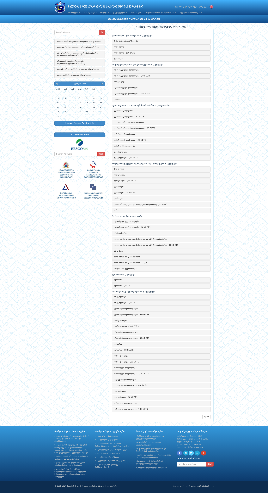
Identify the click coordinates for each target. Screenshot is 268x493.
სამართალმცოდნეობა (124, 134)
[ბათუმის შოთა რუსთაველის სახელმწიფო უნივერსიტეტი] (60, 7)
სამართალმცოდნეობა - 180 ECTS (130, 140)
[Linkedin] (197, 453)
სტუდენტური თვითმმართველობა (111, 461)
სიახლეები (73, 13)
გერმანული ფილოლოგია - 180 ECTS (131, 315)
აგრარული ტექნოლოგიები (126, 221)
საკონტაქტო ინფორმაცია (108, 457)
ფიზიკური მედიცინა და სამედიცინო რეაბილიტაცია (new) (140, 204)
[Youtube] (203, 453)
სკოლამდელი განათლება (126, 88)
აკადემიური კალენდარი (107, 440)
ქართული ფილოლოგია (125, 403)
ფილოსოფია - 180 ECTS (125, 397)
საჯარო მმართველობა (124, 146)
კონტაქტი (203, 7)
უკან (207, 416)
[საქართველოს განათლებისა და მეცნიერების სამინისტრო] (65, 169)
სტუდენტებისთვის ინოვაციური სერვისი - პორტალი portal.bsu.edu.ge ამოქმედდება (72, 438)
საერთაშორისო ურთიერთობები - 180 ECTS (134, 128)
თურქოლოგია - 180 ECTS (126, 326)
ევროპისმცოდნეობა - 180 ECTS (129, 117)
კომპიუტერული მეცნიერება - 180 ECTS (132, 76)
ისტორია (118, 344)
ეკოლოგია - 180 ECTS (125, 193)
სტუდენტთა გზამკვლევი (107, 436)
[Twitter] (191, 453)
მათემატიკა (119, 82)
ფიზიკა (117, 99)
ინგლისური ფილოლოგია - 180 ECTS (131, 338)
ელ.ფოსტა (180, 7)
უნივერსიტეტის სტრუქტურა (108, 453)
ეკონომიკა (119, 47)
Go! (101, 154)
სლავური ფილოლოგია (125, 380)
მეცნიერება (136, 13)
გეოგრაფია (119, 175)
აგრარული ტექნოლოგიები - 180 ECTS (132, 227)
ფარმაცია (118, 198)
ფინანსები (118, 59)
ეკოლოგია (119, 187)
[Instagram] (185, 453)
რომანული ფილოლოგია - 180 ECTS (131, 374)
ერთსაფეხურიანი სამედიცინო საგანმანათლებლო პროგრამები (72, 62)
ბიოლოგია (119, 169)
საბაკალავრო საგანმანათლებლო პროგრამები (78, 41)
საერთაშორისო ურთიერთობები (160, 13)
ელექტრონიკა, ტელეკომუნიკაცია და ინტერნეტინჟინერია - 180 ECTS (146, 245)
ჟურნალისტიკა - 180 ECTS (126, 362)
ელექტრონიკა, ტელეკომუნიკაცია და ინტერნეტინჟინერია (140, 239)
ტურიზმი (118, 280)
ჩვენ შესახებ (89, 13)
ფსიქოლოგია (120, 152)
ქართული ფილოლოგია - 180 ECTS (131, 409)
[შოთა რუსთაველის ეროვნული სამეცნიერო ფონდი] (93, 191)
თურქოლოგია (120, 321)
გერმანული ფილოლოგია (126, 309)
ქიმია (116, 210)
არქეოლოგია (120, 297)
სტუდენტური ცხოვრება (190, 13)
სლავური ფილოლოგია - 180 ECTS (130, 385)
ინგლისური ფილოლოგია (126, 332)
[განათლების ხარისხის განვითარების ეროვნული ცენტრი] (93, 169)
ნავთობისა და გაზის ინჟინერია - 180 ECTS (134, 263)
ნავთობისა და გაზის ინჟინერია (128, 257)
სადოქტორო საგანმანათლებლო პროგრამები (78, 69)
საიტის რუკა (191, 7)
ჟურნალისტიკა (121, 356)
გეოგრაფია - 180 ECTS (125, 181)
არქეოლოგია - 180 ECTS (126, 303)
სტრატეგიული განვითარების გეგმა (112, 450)
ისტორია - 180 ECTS (124, 350)
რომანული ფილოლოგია (125, 368)
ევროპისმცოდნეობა (123, 111)
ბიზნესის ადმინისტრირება (126, 41)
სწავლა (104, 13)
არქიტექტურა (120, 233)
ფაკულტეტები (119, 13)
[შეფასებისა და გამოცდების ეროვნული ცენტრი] (65, 191)
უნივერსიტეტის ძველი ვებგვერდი (152, 467)
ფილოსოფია (120, 391)
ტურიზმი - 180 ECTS (123, 286)
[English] (211, 7)
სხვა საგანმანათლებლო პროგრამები (74, 75)
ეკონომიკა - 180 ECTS (124, 53)
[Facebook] (179, 453)
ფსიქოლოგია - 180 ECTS (126, 158)
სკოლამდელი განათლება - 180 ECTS (132, 94)
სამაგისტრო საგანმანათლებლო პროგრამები (78, 47)
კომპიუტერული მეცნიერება (126, 70)
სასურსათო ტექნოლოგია (125, 269)
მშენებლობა (119, 251)
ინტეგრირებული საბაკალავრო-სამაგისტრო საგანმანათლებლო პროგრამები (77, 54)
